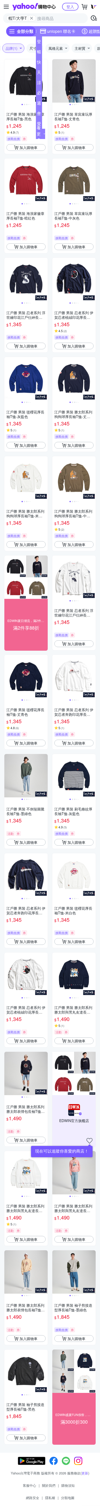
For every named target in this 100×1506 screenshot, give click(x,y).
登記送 (39, 42)
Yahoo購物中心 (34, 6)
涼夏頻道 (39, 84)
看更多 (39, 134)
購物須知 (68, 1485)
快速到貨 (39, 63)
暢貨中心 (39, 53)
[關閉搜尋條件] (31, 18)
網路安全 (32, 1497)
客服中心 (29, 1485)
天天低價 (39, 73)
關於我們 (48, 1485)
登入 (70, 6)
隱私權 (50, 1497)
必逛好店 (39, 94)
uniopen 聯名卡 (61, 31)
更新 (85, 1473)
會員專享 (39, 114)
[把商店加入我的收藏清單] (89, 1141)
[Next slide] (44, 81)
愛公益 (39, 125)
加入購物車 (28, 147)
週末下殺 (39, 104)
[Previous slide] (7, 81)
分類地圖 (67, 1497)
